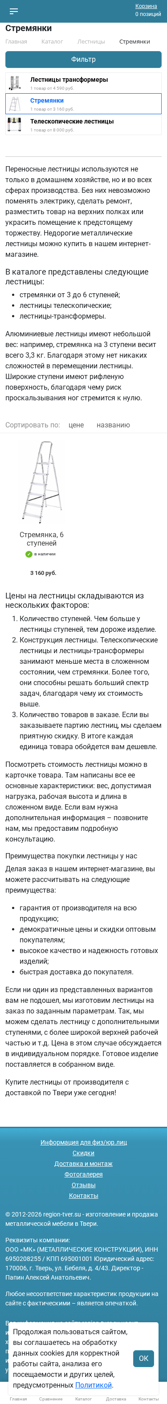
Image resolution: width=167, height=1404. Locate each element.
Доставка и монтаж (83, 1163)
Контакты (83, 1195)
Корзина (146, 6)
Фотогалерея (84, 1174)
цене (76, 425)
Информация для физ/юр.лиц (84, 1142)
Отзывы (84, 1185)
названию (113, 425)
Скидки (83, 1153)
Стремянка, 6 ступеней (42, 538)
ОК (143, 1358)
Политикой (93, 1385)
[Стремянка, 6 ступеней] (42, 481)
